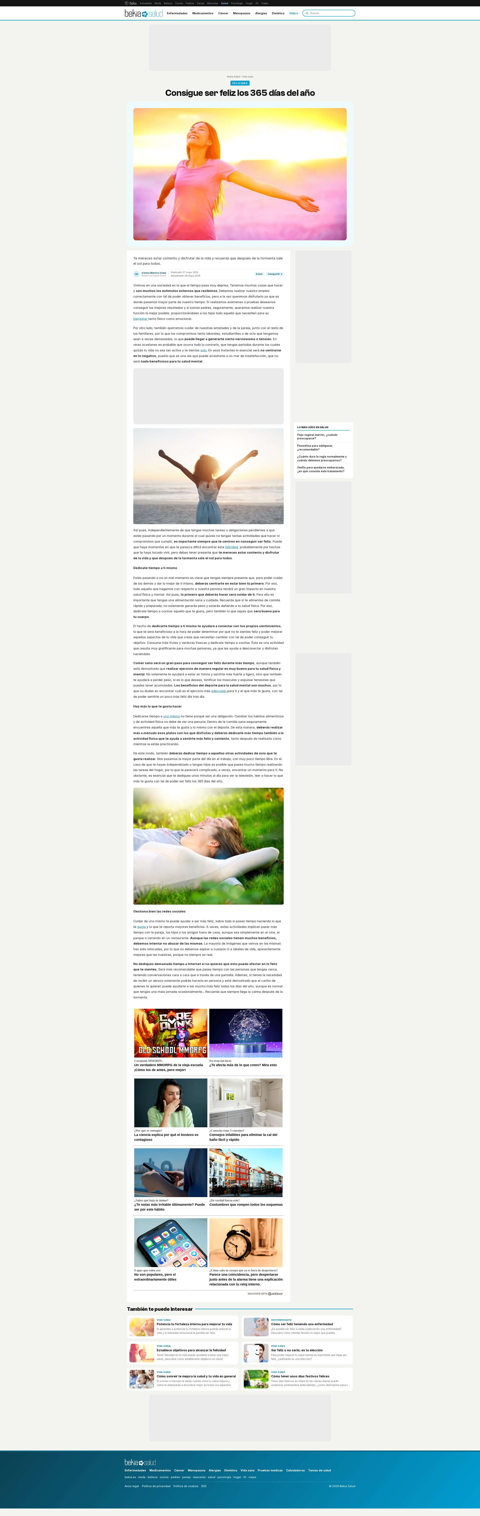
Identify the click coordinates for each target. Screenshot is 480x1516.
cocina (164, 1477)
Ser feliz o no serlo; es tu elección (297, 1350)
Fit (257, 3)
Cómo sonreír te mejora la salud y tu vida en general (196, 1376)
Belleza (168, 3)
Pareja (200, 3)
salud (211, 1477)
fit (244, 1477)
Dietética (278, 13)
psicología (224, 1477)
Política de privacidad (156, 1486)
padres (175, 1477)
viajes (252, 1477)
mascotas (199, 1477)
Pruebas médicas (270, 1470)
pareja (186, 1477)
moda (142, 1477)
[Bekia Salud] (144, 13)
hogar (237, 1477)
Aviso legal (132, 1486)
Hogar (249, 3)
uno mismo (171, 716)
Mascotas (212, 3)
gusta (142, 927)
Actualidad (146, 3)
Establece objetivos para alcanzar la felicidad (191, 1350)
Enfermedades (177, 13)
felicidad (231, 547)
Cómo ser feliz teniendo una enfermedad (302, 1324)
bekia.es (130, 1477)
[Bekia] (130, 3)
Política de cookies (185, 1486)
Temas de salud (319, 1470)
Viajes (264, 3)
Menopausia (241, 13)
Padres (190, 3)
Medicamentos (202, 13)
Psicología (237, 3)
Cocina (179, 3)
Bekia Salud (233, 76)
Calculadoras (295, 1470)
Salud (224, 3)
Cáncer (223, 13)
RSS (203, 1486)
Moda (158, 3)
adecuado (219, 691)
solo (203, 350)
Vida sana (296, 13)
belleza (153, 1477)
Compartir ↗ (275, 274)
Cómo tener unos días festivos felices (300, 1376)
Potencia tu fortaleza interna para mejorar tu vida (194, 1324)
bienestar (140, 319)
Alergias (261, 13)
